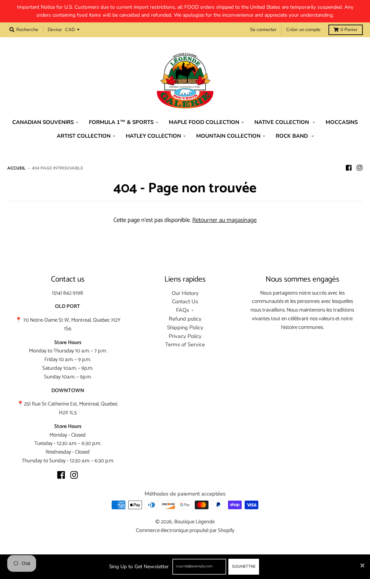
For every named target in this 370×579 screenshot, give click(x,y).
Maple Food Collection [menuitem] (204, 122)
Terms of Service (185, 344)
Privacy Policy (185, 336)
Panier (349, 29)
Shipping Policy (185, 327)
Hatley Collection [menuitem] (153, 136)
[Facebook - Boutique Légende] (348, 167)
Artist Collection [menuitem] (84, 136)
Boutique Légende (194, 522)
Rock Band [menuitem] (292, 136)
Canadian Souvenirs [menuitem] (43, 122)
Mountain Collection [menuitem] (228, 136)
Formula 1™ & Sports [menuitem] (121, 122)
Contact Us (185, 301)
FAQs (182, 310)
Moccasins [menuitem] (342, 122)
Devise (55, 29)
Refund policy (185, 318)
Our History (185, 293)
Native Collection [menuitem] (282, 122)
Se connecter (263, 29)
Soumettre (243, 566)
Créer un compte (303, 29)
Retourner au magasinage (224, 220)
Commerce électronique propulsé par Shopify (185, 530)
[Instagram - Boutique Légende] (359, 167)
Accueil (16, 168)
